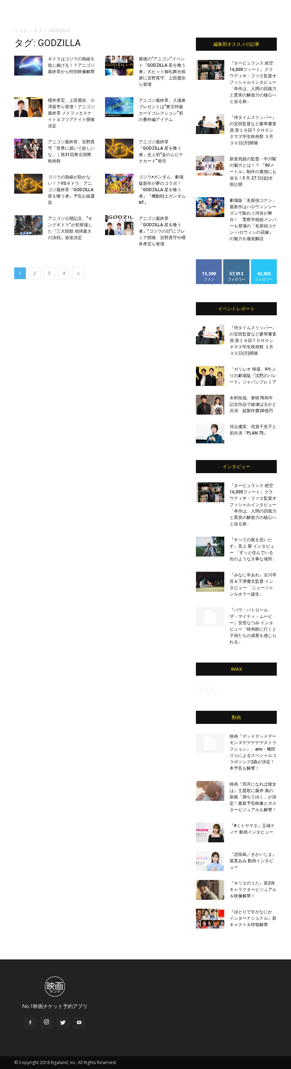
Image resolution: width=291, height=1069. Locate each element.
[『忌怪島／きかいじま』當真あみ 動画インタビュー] (210, 861)
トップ (20, 30)
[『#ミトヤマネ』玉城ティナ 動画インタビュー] (210, 832)
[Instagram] (46, 1022)
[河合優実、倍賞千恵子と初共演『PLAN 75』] (210, 433)
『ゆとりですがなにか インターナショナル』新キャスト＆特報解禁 (253, 918)
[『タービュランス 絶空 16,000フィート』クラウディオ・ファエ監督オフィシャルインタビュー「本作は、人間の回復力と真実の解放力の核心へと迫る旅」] (210, 70)
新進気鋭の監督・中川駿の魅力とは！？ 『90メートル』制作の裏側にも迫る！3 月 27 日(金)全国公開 (253, 171)
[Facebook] (30, 1023)
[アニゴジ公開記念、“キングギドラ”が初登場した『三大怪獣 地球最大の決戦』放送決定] (28, 225)
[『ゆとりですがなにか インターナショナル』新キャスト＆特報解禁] (210, 919)
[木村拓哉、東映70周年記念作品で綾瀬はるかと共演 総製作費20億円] (210, 405)
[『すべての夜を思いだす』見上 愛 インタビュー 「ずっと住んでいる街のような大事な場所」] (210, 546)
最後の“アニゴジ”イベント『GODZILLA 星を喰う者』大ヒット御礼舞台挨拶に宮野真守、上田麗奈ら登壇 (162, 71)
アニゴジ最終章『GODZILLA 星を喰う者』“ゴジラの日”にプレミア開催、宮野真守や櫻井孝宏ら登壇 (162, 231)
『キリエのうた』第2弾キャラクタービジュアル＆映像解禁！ (253, 889)
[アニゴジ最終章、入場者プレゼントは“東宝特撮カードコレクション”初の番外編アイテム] (119, 107)
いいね (209, 262)
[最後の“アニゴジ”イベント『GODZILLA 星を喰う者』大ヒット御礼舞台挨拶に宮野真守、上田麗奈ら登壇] (119, 66)
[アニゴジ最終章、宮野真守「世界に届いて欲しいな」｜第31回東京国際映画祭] (28, 149)
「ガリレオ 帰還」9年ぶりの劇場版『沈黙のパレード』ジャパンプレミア (253, 375)
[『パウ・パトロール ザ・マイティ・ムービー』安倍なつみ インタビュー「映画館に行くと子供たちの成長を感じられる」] (210, 617)
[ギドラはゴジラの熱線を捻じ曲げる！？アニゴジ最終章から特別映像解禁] (28, 66)
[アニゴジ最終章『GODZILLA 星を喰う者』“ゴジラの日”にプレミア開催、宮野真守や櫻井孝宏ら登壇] (119, 225)
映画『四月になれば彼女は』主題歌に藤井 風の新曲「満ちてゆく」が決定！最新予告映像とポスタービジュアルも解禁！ (253, 797)
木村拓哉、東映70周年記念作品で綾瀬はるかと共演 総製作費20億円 (253, 404)
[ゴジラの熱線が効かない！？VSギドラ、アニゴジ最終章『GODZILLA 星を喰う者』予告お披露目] (28, 184)
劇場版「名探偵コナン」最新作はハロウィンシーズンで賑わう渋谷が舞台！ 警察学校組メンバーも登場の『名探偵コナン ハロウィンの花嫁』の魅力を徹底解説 (253, 219)
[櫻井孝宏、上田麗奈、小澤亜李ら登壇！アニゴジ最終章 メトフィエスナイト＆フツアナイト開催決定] (28, 107)
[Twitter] (62, 1023)
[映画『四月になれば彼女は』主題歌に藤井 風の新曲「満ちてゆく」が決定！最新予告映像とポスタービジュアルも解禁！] (210, 791)
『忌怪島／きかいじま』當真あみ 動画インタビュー (253, 861)
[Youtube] (79, 1023)
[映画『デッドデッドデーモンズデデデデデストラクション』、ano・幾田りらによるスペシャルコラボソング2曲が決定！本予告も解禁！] (210, 743)
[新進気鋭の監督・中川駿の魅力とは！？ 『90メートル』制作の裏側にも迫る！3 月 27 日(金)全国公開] (210, 166)
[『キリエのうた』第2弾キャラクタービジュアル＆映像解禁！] (210, 890)
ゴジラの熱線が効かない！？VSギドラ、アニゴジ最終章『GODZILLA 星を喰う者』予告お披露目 (71, 190)
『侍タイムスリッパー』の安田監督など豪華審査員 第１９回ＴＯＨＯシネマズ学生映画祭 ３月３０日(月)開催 (253, 130)
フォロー (236, 262)
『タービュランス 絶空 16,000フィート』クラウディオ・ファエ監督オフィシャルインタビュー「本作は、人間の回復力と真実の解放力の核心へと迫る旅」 (253, 82)
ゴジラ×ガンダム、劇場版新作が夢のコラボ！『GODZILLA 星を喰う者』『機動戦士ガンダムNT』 (162, 190)
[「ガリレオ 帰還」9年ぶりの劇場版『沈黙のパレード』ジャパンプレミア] (210, 376)
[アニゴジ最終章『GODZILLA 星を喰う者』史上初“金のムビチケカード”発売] (119, 149)
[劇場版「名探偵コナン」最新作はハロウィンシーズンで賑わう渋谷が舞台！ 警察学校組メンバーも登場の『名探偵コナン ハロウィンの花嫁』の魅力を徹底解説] (210, 207)
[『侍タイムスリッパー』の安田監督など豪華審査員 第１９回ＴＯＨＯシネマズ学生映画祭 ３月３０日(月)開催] (210, 124)
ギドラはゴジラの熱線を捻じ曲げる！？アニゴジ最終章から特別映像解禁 (71, 65)
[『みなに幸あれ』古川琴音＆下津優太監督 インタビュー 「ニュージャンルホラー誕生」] (210, 582)
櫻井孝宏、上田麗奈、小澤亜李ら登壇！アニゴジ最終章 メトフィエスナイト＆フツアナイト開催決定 (71, 113)
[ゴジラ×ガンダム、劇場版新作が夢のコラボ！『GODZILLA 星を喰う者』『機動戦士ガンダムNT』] (119, 184)
